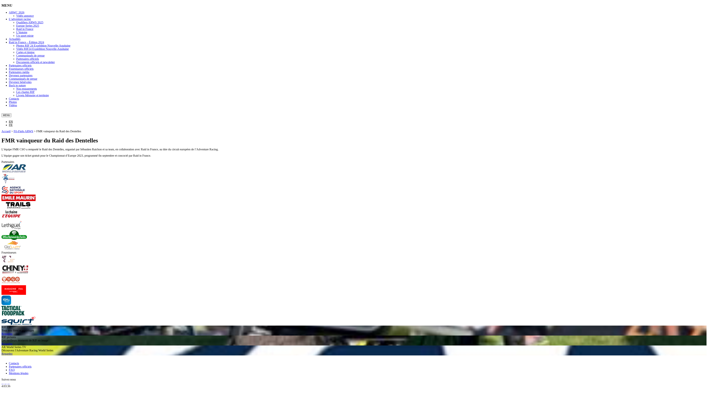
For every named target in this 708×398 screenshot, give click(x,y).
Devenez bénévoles (20, 82)
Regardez (7, 333)
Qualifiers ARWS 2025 (29, 22)
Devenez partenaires (20, 75)
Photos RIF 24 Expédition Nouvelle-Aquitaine (43, 45)
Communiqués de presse (30, 55)
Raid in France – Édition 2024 (26, 42)
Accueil (6, 131)
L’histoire (21, 32)
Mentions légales (18, 373)
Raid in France (24, 29)
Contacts (14, 98)
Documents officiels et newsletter (35, 62)
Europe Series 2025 (27, 25)
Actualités (14, 39)
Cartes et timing (25, 52)
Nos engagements (26, 88)
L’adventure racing (20, 19)
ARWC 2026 (16, 12)
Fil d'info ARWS (23, 131)
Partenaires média (19, 72)
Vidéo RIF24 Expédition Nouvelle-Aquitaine (42, 48)
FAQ (12, 369)
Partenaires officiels (27, 58)
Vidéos (13, 105)
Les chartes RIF (25, 92)
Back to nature (17, 85)
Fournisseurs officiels (21, 68)
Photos (13, 102)
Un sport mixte (25, 35)
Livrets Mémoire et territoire (32, 95)
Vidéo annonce (25, 15)
